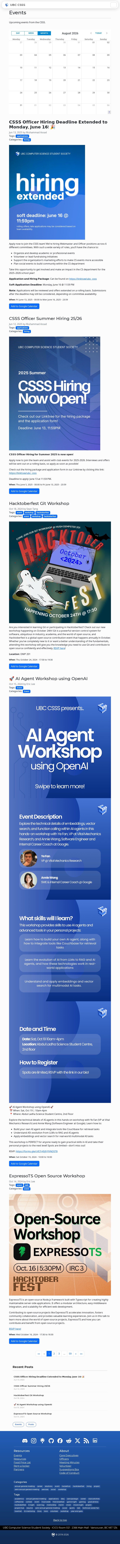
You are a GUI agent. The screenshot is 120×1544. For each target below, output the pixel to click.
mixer (68, 1505)
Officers (64, 1459)
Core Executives (68, 1455)
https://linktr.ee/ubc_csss (83, 278)
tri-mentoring (29, 1511)
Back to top (60, 1520)
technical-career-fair (91, 1508)
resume (29, 1508)
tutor (46, 1511)
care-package (72, 1499)
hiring (27, 140)
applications (22, 136)
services (45, 1489)
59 (70, 1353)
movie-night (78, 1505)
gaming (82, 1502)
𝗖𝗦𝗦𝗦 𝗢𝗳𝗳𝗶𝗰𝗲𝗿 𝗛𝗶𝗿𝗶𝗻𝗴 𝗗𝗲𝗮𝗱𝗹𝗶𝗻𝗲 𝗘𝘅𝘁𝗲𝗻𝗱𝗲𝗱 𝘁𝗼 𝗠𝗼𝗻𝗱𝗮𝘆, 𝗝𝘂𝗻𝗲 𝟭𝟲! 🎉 (58, 124)
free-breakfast (58, 1502)
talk (26, 1185)
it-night (31, 1505)
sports (72, 1508)
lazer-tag (40, 1505)
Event (19, 687)
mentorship (51, 1505)
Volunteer (65, 1466)
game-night (72, 1502)
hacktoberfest (43, 512)
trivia (39, 1511)
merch (61, 1505)
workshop (29, 512)
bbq (62, 1499)
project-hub (19, 1508)
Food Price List (22, 1462)
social (53, 1489)
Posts (31, 1424)
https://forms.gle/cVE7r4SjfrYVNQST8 (37, 1151)
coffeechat (19, 1502)
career (39, 1486)
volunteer (54, 1511)
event (19, 512)
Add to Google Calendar (24, 306)
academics (19, 1499)
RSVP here (59, 648)
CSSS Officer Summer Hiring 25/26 (45, 318)
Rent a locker (22, 1466)
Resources (20, 1459)
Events (17, 12)
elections (48, 1486)
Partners (19, 1469)
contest (29, 1502)
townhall (18, 1511)
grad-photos (93, 1502)
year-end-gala (77, 1511)
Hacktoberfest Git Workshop (39, 503)
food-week (46, 1502)
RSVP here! (15, 1328)
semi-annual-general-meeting (27, 1489)
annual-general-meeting (25, 1486)
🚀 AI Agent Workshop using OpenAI (48, 678)
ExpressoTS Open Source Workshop (47, 1175)
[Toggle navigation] (113, 4)
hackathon (66, 1486)
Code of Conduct (69, 1473)
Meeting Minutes (69, 1462)
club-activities (94, 1499)
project (97, 1486)
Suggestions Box (69, 1469)
